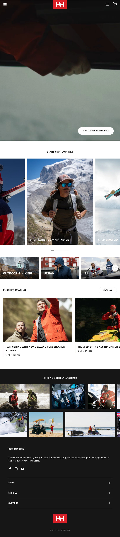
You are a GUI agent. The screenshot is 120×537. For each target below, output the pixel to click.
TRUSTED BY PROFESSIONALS (96, 131)
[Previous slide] (5, 268)
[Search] (107, 4)
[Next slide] (115, 268)
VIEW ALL (107, 290)
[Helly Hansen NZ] (60, 4)
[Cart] (115, 4)
